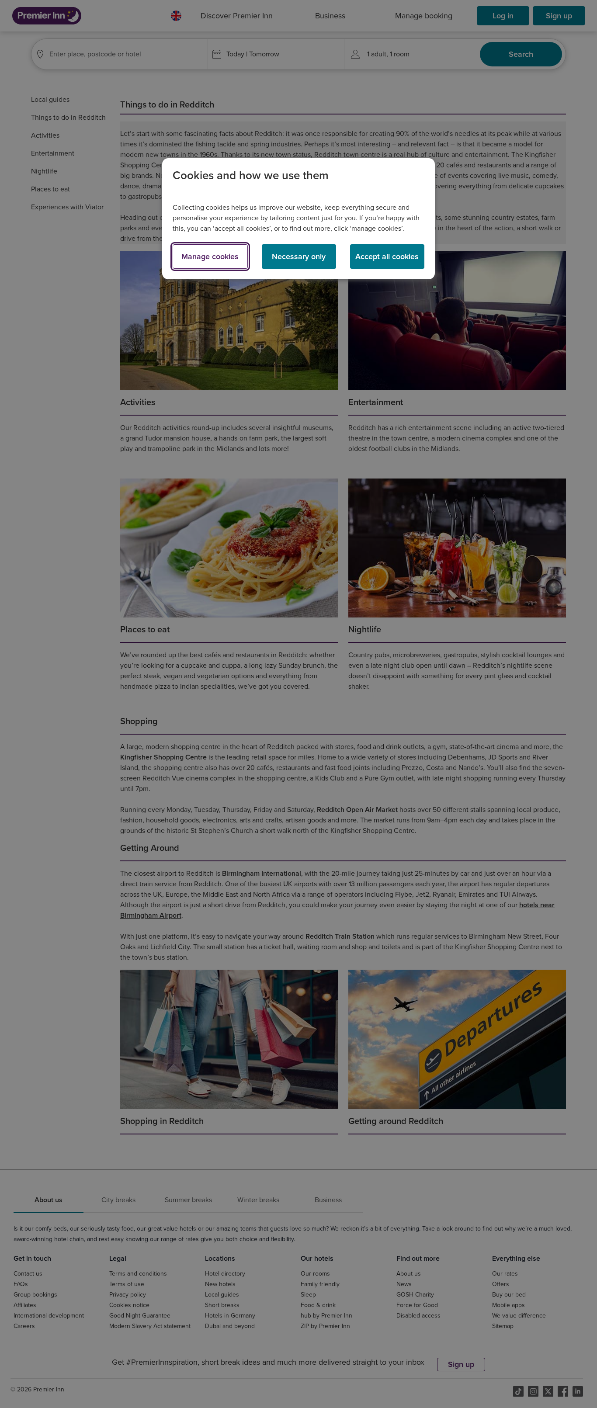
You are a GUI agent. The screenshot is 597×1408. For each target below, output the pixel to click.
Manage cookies (210, 256)
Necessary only (299, 256)
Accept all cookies (387, 256)
